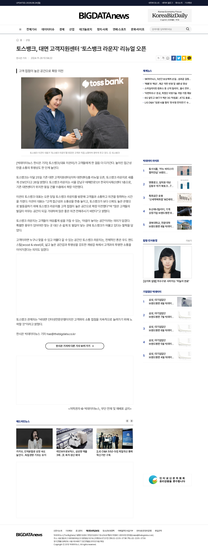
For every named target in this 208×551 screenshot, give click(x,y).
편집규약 (158, 531)
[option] (36, 442)
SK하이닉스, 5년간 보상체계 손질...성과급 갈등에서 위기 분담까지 (168, 79)
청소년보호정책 (108, 531)
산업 (71, 29)
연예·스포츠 (119, 29)
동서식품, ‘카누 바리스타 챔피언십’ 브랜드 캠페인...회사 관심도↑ (161, 170)
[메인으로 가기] (29, 535)
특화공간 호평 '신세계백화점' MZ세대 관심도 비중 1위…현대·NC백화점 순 (160, 197)
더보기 (189, 240)
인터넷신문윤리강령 (143, 531)
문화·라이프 (137, 29)
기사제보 (188, 3)
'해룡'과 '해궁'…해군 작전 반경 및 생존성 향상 (166, 83)
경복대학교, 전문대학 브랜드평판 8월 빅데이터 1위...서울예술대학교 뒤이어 (161, 224)
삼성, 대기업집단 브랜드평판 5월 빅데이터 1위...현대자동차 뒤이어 (161, 342)
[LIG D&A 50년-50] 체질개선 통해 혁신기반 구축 (115, 453)
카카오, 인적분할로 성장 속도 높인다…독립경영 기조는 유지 (31, 453)
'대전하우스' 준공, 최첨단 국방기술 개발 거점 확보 (168, 93)
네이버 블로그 (167, 3)
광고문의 (79, 531)
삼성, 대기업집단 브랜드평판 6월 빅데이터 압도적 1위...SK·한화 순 (161, 328)
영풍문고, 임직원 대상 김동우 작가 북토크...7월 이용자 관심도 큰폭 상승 (161, 184)
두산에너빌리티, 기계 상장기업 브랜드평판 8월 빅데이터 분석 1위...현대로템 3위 (161, 211)
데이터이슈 (48, 29)
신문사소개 (58, 531)
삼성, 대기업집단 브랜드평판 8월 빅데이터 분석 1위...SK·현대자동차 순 (161, 301)
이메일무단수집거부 (125, 531)
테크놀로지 (85, 29)
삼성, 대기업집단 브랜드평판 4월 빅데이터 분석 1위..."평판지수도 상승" (161, 355)
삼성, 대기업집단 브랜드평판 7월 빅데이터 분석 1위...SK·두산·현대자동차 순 (161, 315)
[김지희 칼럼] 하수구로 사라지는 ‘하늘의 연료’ (166, 281)
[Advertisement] (43, 284)
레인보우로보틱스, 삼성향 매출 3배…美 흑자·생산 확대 (71, 453)
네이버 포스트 (154, 3)
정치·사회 (102, 29)
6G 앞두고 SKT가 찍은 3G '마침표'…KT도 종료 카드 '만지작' (168, 97)
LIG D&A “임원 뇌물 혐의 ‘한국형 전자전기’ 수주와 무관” (168, 102)
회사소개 (178, 3)
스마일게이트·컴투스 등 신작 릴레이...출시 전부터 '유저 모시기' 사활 (168, 88)
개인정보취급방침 (92, 531)
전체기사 (31, 29)
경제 (62, 29)
